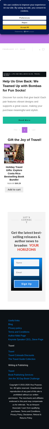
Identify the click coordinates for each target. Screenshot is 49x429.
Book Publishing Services (20, 375)
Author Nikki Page (17, 336)
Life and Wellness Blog (22, 74)
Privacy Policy (16, 414)
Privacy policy (15, 328)
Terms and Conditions (30, 411)
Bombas (7, 74)
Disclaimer (27, 414)
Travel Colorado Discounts (21, 355)
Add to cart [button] (14, 189)
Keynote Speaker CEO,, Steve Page (25, 339)
